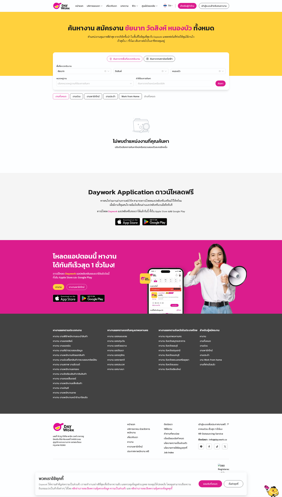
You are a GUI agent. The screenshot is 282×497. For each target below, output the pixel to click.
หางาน (58, 287)
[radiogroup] (141, 59)
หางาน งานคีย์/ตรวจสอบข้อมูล (68, 350)
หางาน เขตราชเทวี (116, 359)
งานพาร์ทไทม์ (206, 350)
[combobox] (83, 71)
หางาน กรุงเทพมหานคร (170, 336)
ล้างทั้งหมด (149, 96)
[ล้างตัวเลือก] (105, 71)
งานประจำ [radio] (110, 96)
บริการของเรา (93, 6)
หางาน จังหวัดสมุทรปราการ (172, 341)
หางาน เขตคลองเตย (117, 336)
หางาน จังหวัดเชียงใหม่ (170, 369)
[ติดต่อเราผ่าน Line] (201, 446)
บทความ (124, 6)
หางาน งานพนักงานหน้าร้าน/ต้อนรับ (70, 397)
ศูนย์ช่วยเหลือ (148, 6)
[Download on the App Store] (127, 221)
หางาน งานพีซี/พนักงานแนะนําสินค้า (70, 336)
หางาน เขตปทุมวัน (116, 341)
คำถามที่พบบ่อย (171, 433)
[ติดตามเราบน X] (225, 446)
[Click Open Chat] (271, 491)
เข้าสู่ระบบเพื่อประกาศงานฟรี (212, 424)
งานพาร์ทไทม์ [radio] (93, 96)
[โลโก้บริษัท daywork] (63, 427)
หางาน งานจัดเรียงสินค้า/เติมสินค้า (70, 374)
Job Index (169, 452)
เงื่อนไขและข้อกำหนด (174, 438)
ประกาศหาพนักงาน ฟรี (138, 451)
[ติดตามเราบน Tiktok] (217, 446)
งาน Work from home (211, 359)
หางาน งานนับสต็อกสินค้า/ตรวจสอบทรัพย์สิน (75, 359)
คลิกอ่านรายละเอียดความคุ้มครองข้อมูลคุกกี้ (151, 488)
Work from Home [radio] (130, 96)
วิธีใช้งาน (168, 429)
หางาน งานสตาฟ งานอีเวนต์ (66, 364)
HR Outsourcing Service (210, 433)
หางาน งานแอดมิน (62, 345)
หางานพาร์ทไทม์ (76, 287)
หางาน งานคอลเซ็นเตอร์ (64, 378)
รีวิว (134, 6)
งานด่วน (204, 345)
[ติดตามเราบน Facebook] (209, 446)
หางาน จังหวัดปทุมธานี (169, 350)
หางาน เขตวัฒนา (115, 350)
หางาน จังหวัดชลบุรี (168, 345)
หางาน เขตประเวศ (116, 364)
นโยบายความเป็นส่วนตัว (175, 443)
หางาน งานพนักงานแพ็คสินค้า (67, 383)
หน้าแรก (79, 6)
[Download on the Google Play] (154, 221)
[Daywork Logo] (61, 5)
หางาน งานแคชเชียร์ (62, 341)
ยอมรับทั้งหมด (210, 484)
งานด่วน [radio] (76, 96)
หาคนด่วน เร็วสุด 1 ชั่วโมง (210, 429)
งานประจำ (204, 355)
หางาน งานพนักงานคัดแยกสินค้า (69, 355)
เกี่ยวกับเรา (111, 6)
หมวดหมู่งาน (61, 79)
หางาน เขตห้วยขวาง (117, 345)
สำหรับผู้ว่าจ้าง (187, 6)
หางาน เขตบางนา (115, 369)
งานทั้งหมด (205, 341)
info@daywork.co (218, 439)
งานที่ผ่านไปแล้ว (207, 364)
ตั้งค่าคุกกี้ (233, 484)
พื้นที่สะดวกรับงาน (64, 66)
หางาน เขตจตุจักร (116, 355)
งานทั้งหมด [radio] (60, 96)
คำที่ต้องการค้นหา (143, 79)
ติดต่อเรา (168, 424)
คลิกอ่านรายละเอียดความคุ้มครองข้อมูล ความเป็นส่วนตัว (99, 488)
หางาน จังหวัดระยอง (168, 364)
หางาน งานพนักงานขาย (64, 392)
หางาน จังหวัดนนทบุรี (169, 355)
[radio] (124, 59)
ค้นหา (220, 83)
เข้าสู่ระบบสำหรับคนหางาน (214, 6)
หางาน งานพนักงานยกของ (66, 369)
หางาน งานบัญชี (61, 388)
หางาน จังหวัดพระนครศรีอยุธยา (174, 359)
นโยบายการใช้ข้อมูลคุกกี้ (175, 447)
